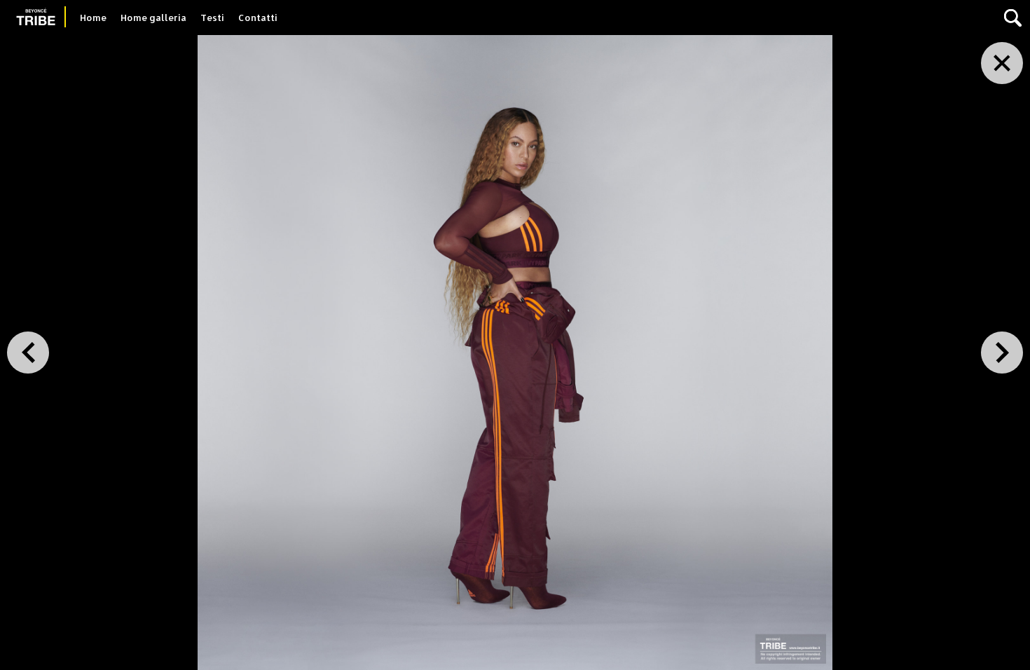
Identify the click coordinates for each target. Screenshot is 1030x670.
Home (93, 17)
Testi (212, 17)
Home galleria (153, 17)
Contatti (257, 17)
